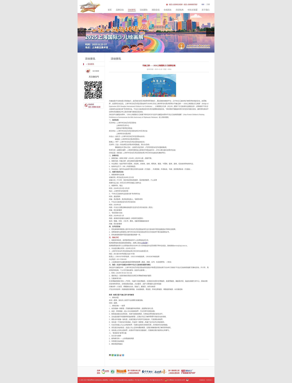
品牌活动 (120, 10)
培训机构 (180, 10)
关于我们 (205, 10)
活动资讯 (132, 10)
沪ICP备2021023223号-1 (141, 380)
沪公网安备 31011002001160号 (176, 380)
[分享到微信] (113, 355)
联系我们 (209, 380)
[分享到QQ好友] (110, 355)
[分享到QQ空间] (118, 355)
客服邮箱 (202, 380)
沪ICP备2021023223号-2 (156, 380)
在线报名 (168, 10)
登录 (203, 4)
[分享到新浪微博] (120, 355)
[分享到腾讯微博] (115, 355)
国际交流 (156, 10)
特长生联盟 (192, 10)
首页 (110, 10)
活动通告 (144, 10)
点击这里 (144, 243)
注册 (208, 4)
